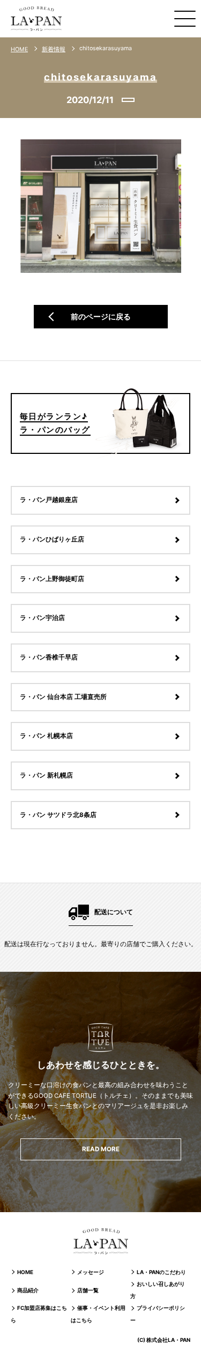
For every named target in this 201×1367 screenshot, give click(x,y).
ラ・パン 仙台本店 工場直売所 (63, 697)
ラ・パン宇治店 (42, 618)
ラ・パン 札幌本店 (46, 736)
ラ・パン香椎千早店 (49, 657)
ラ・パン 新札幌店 (46, 775)
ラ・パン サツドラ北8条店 (58, 815)
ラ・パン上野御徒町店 (52, 579)
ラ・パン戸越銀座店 (49, 500)
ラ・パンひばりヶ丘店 (52, 539)
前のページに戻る (101, 316)
